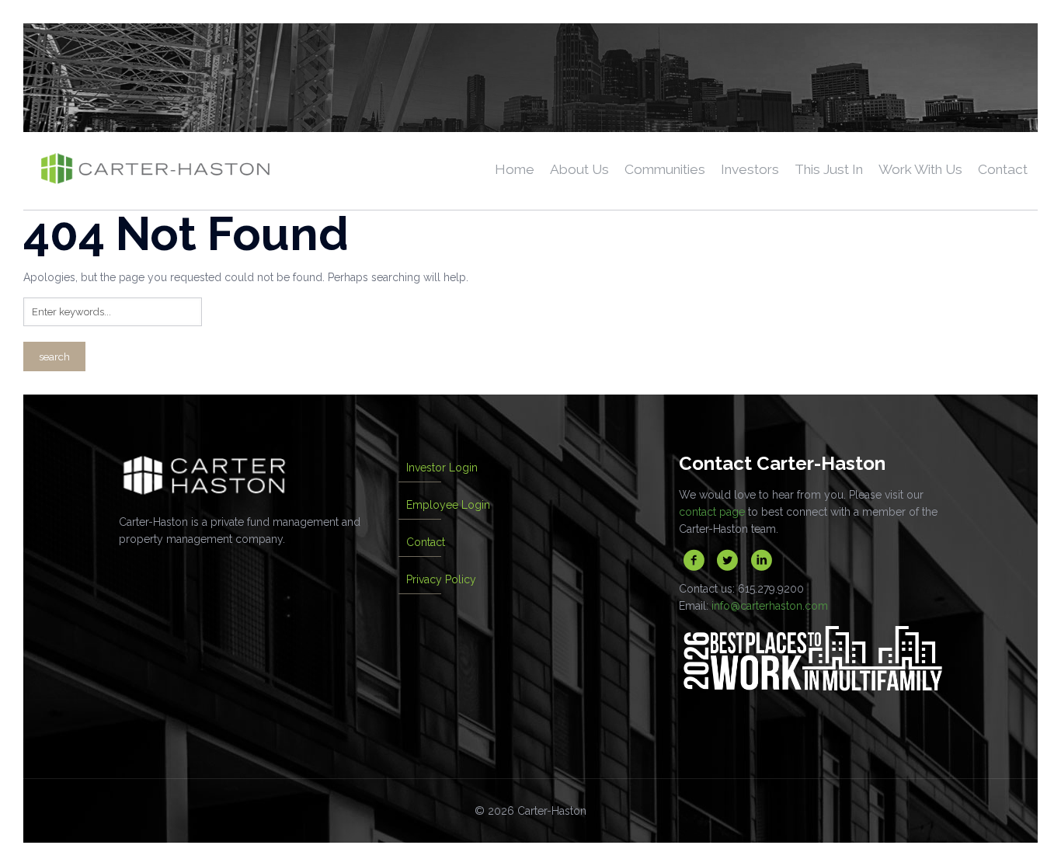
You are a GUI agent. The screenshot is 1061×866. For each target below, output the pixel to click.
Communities (664, 169)
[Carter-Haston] (155, 171)
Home (514, 169)
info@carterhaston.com (769, 606)
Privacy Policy (441, 579)
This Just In (829, 169)
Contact (1003, 169)
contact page (712, 512)
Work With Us (920, 169)
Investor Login (442, 467)
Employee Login (448, 505)
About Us (579, 169)
